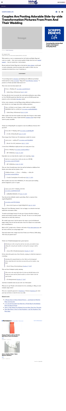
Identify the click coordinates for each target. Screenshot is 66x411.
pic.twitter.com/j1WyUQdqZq (12, 202)
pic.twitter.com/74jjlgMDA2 (26, 140)
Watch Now (61, 2)
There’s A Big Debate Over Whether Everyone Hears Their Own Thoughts (23, 307)
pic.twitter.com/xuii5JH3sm (12, 174)
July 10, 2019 (24, 112)
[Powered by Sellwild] (40, 361)
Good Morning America (32, 80)
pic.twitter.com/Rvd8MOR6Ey (29, 109)
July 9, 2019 (24, 92)
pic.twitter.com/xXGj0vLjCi (23, 89)
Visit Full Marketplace (38, 320)
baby (33, 156)
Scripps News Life (8, 12)
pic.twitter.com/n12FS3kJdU (12, 161)
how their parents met (33, 227)
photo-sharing (31, 65)
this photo (18, 99)
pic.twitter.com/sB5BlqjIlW (27, 130)
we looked (16, 80)
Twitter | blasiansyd (9, 50)
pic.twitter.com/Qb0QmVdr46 (12, 190)
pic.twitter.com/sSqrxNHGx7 (22, 149)
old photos (16, 79)
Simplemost (22, 291)
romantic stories (29, 117)
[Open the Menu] (2, 2)
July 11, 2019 (25, 143)
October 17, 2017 (29, 251)
